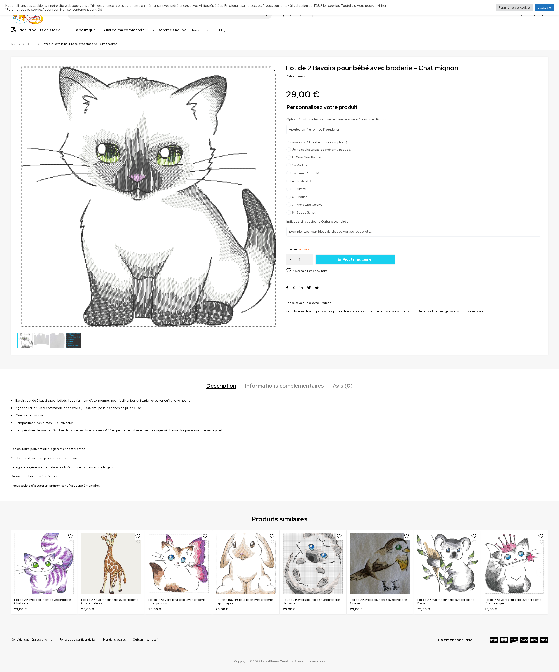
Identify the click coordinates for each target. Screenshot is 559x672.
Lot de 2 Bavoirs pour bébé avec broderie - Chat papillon (178, 601)
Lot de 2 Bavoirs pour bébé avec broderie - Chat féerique (514, 601)
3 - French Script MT (306, 173)
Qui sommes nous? (145, 639)
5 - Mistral (299, 189)
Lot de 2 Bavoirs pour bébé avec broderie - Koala (446, 601)
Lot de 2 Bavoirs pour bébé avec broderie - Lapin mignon (245, 601)
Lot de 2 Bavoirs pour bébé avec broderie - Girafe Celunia (110, 601)
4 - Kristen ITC (302, 181)
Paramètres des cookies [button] (514, 7)
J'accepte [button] (544, 7)
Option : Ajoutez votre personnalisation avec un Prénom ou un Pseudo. (337, 119)
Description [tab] (221, 385)
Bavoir (31, 44)
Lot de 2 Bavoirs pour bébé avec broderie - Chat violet (43, 601)
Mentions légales (114, 639)
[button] (273, 69)
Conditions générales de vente (31, 639)
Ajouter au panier (358, 259)
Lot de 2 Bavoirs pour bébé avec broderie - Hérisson (312, 601)
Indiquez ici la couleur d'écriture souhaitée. (317, 221)
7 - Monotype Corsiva (307, 205)
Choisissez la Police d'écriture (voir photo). (317, 142)
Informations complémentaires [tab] (284, 385)
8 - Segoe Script (303, 212)
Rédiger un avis (295, 76)
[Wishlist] (306, 270)
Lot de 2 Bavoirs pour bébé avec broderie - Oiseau (379, 601)
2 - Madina (299, 165)
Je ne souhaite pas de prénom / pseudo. (321, 149)
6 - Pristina (299, 197)
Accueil (16, 44)
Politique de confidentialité (78, 639)
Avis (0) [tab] (343, 385)
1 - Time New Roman (306, 157)
